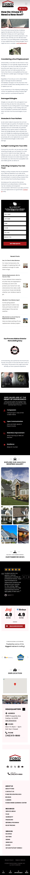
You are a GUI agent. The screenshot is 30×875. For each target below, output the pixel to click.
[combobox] (15, 237)
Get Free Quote (15, 243)
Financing (9, 820)
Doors (8, 845)
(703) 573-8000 (12, 735)
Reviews (8, 797)
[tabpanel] (15, 505)
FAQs (7, 814)
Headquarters (13, 709)
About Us (9, 786)
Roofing (9, 834)
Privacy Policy (9, 860)
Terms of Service (20, 860)
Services (9, 831)
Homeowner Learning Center (16, 803)
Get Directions (10, 720)
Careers (8, 800)
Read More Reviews (16, 626)
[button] (15, 684)
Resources (10, 809)
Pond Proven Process (13, 794)
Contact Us (9, 791)
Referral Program (12, 822)
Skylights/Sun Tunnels (14, 848)
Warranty (9, 817)
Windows (9, 842)
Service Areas (11, 811)
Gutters (9, 837)
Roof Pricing (10, 825)
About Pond (9, 789)
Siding (8, 839)
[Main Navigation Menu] (26, 4)
